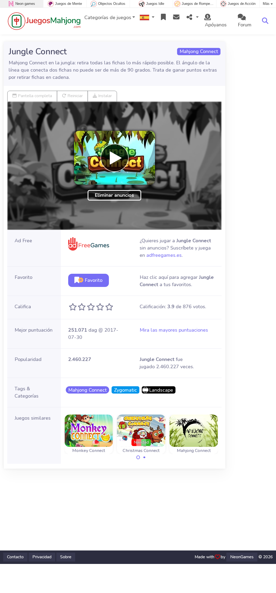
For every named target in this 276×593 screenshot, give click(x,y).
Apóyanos (215, 25)
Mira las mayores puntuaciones (174, 330)
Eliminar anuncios (114, 195)
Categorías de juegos (107, 17)
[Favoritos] (163, 18)
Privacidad (41, 557)
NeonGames (242, 557)
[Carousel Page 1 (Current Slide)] (138, 457)
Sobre (65, 557)
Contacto (15, 557)
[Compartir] (192, 18)
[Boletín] (176, 18)
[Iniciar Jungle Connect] (114, 157)
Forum (244, 25)
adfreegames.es (164, 255)
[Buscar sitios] (265, 21)
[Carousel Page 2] (144, 457)
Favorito (92, 280)
